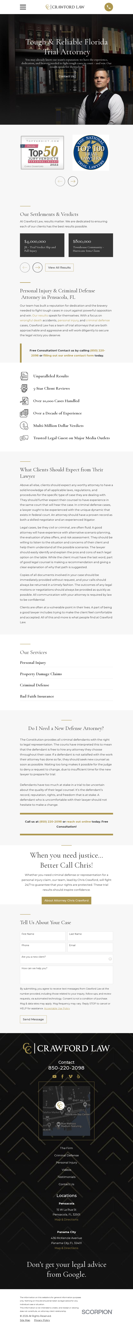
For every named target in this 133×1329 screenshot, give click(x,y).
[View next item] (73, 181)
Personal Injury (66, 1162)
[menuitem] (25, 1320)
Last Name (75, 934)
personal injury (68, 320)
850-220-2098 (66, 1068)
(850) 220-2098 (50, 821)
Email (72, 945)
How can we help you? (34, 968)
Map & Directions (66, 1219)
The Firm (66, 1148)
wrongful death (31, 320)
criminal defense (98, 320)
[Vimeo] (71, 1076)
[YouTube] (54, 1076)
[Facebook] (62, 1076)
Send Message (33, 1019)
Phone (25, 945)
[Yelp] (78, 1076)
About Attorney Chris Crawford (66, 900)
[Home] (65, 7)
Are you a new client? (34, 957)
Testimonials (66, 1177)
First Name (28, 934)
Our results (40, 315)
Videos (66, 1169)
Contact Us (66, 1184)
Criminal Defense (66, 1155)
